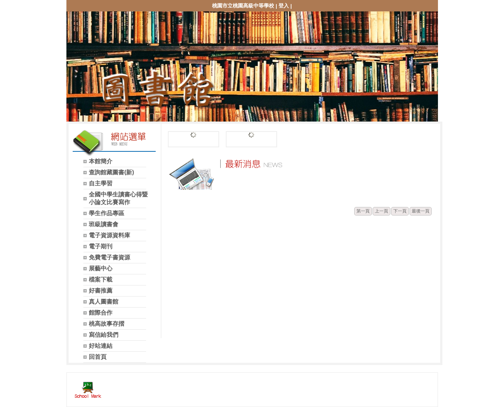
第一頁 (363, 211)
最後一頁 (420, 211)
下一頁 (400, 211)
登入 (284, 5)
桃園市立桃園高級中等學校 (243, 5)
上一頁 (381, 211)
